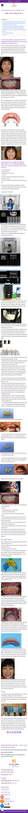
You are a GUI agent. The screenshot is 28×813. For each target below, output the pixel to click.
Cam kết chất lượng (5, 792)
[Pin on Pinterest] (18, 732)
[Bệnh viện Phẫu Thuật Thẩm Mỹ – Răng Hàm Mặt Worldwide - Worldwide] (14, 5)
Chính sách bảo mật (5, 794)
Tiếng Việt (10, 1)
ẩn (7, 19)
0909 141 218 (13, 783)
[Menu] (2, 5)
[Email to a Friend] (15, 732)
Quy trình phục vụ (5, 789)
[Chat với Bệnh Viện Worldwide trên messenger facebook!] (2, 805)
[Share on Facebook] (10, 732)
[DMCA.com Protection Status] (5, 807)
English (16, 1)
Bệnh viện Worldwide (6, 10)
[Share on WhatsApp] (8, 732)
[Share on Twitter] (13, 732)
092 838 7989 (15, 780)
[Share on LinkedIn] (20, 732)
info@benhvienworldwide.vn (7, 801)
